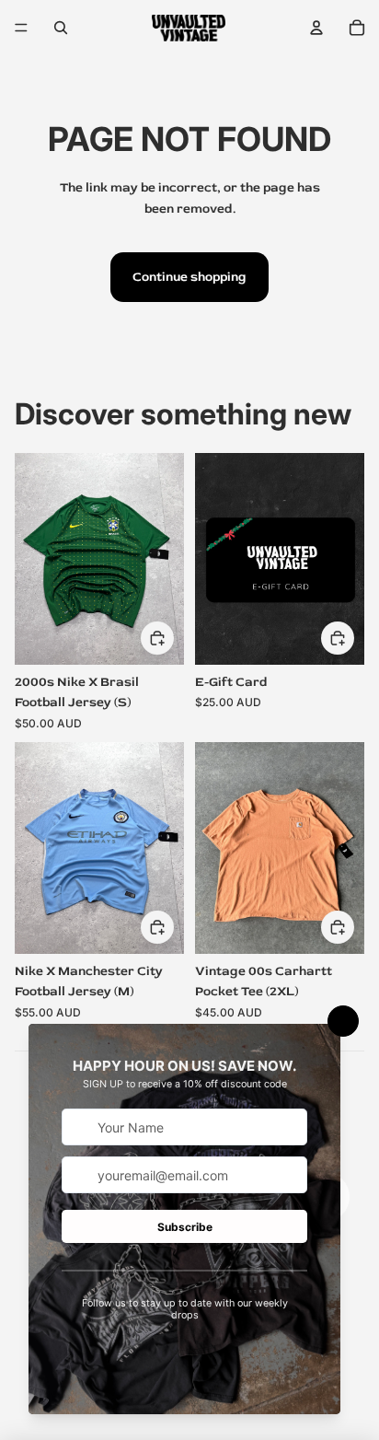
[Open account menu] (316, 27)
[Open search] (60, 27)
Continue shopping (189, 277)
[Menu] (21, 27)
